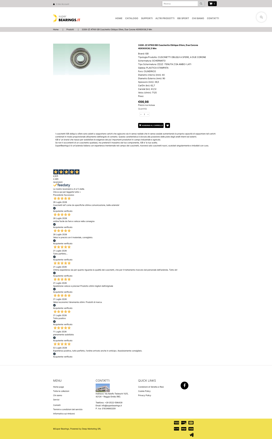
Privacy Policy (144, 395)
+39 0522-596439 (113, 402)
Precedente (58, 195)
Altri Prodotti (164, 18)
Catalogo (131, 18)
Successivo (69, 195)
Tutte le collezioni (61, 391)
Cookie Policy (144, 391)
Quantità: (142, 108)
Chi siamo (198, 18)
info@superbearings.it (112, 405)
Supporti (147, 18)
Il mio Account (62, 4)
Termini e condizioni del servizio (67, 409)
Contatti (213, 18)
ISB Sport (183, 18)
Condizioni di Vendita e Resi (151, 387)
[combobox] (183, 3)
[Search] (201, 3)
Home (118, 18)
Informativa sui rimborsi (64, 413)
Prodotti (70, 29)
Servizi (56, 399)
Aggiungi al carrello (152, 126)
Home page (58, 387)
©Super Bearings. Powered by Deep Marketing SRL (77, 429)
